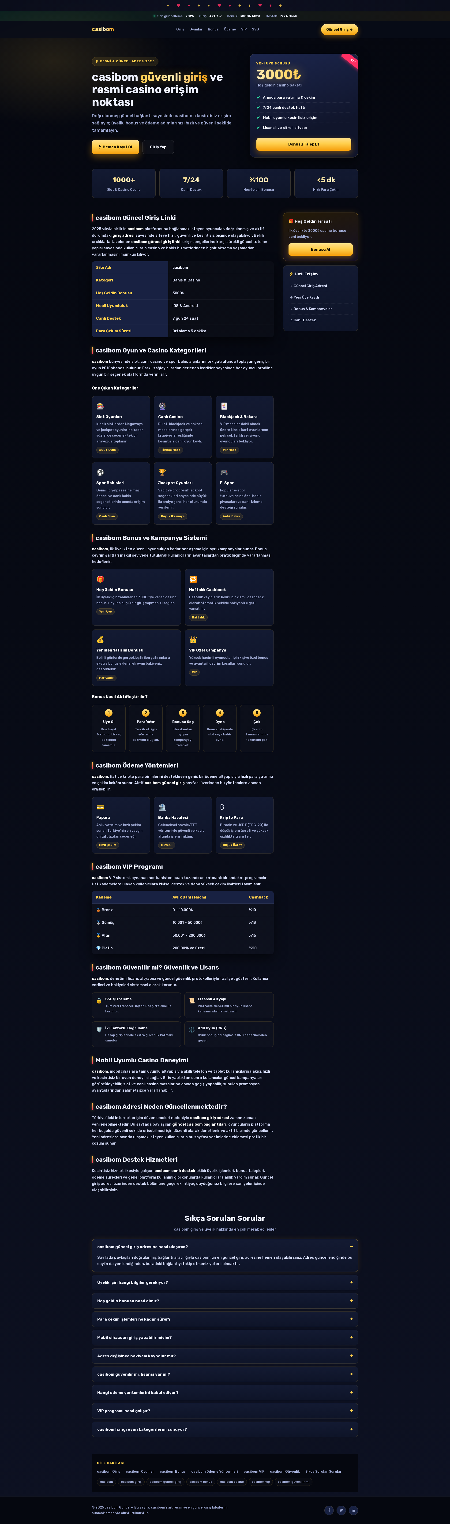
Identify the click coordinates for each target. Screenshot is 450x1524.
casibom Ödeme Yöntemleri (214, 1472)
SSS (255, 29)
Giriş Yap (158, 147)
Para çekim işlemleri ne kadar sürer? (134, 1319)
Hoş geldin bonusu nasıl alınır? (128, 1301)
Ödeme (230, 29)
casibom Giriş (108, 1472)
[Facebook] (329, 1510)
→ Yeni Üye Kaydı (304, 297)
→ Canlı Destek (302, 320)
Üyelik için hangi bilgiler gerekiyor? (132, 1282)
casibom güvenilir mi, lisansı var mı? (133, 1374)
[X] (341, 1510)
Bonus (213, 29)
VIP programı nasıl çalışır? (123, 1410)
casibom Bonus (173, 1472)
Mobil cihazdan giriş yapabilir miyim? (134, 1337)
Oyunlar (196, 29)
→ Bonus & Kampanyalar (310, 309)
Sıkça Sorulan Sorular (323, 1472)
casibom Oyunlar (140, 1472)
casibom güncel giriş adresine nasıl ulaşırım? (142, 1246)
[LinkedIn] (353, 1510)
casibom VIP (254, 1472)
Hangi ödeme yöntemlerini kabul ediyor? (138, 1392)
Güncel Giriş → (339, 29)
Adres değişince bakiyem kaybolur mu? (136, 1356)
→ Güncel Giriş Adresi (308, 286)
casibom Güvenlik (285, 1472)
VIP (244, 29)
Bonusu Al (320, 249)
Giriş (180, 29)
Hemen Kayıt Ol (117, 147)
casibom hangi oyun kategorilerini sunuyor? (142, 1429)
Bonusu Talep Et (303, 144)
